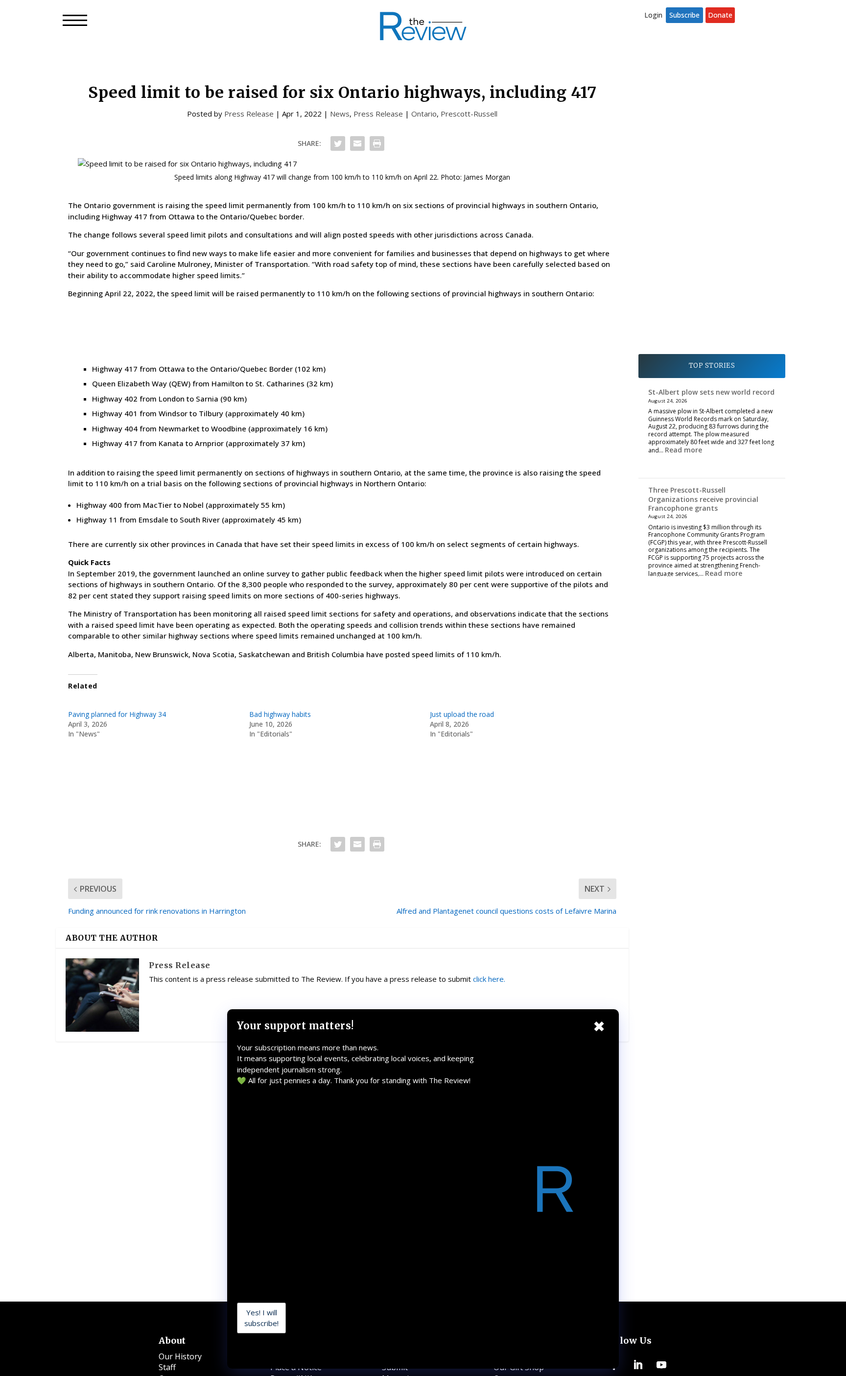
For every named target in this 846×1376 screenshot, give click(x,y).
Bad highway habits (280, 714)
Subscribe (684, 15)
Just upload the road (462, 714)
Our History (180, 1356)
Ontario (424, 114)
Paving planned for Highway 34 (117, 714)
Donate (720, 15)
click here (488, 979)
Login (653, 15)
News (340, 114)
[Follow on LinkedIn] (638, 1365)
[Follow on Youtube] (661, 1365)
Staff (167, 1367)
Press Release (249, 114)
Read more (683, 449)
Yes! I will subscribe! (261, 1318)
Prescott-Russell (469, 114)
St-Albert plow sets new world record (711, 392)
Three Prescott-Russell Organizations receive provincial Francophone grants (703, 498)
